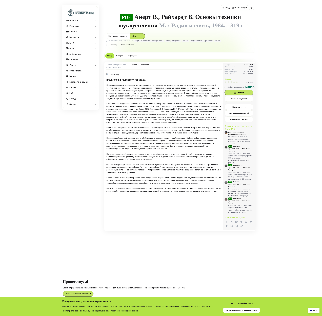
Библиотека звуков (79, 82)
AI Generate (75, 54)
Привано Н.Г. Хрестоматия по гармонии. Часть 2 (239, 184)
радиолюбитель (197, 41)
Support (73, 104)
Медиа (72, 76)
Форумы (73, 59)
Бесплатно (74, 37)
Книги (72, 43)
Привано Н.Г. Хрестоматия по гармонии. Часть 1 (239, 200)
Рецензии (74, 26)
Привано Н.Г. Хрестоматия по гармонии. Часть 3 (239, 167)
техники (217, 41)
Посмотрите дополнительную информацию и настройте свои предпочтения (100, 311)
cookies (89, 306)
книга (168, 41)
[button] (95, 20)
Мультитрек (75, 70)
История (119, 56)
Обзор (109, 56)
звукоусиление (157, 41)
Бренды (73, 98)
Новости (73, 20)
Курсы (72, 87)
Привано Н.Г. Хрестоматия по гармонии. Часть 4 (239, 148)
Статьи (73, 31)
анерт (137, 41)
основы (186, 41)
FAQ (71, 93)
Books (72, 48)
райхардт (208, 41)
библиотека (145, 41)
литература (176, 41)
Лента (72, 65)
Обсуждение (132, 56)
